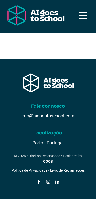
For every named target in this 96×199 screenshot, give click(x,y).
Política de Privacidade (29, 170)
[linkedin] (57, 182)
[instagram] (48, 182)
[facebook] (39, 182)
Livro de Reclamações (67, 170)
